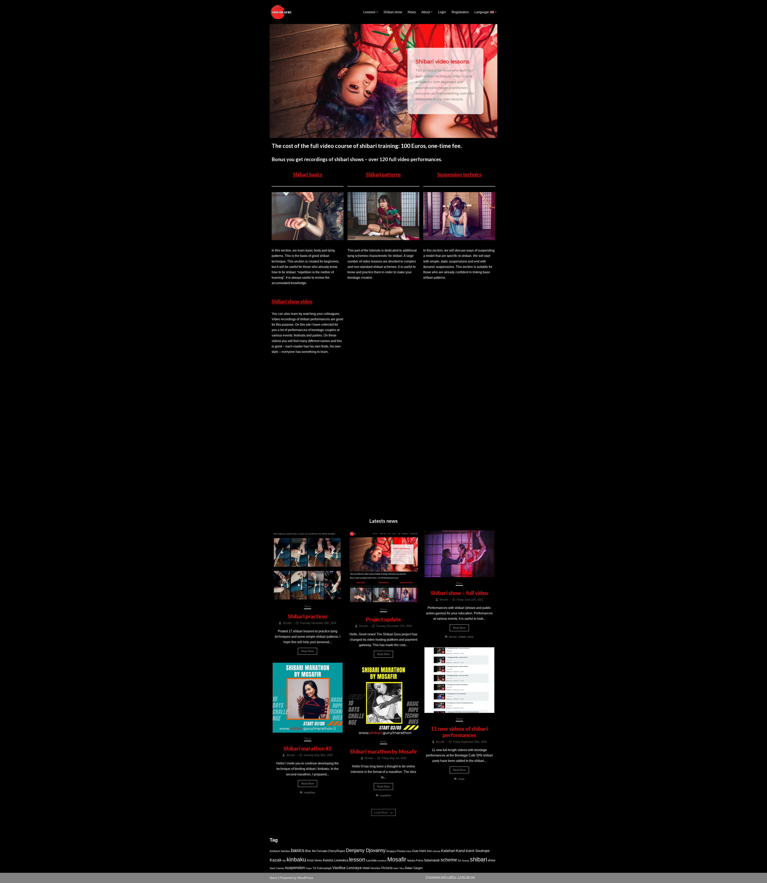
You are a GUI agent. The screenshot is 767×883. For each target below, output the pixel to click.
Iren (429, 851)
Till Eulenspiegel (322, 868)
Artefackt (275, 851)
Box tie (310, 851)
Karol (460, 851)
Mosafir (396, 859)
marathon (309, 792)
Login (442, 12)
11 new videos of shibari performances (459, 731)
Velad (366, 868)
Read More (307, 651)
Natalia (411, 860)
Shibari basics (307, 174)
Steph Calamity (277, 868)
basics (297, 850)
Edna (408, 851)
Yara (401, 868)
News (412, 12)
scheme (449, 859)
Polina (419, 860)
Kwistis (328, 860)
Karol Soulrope (478, 851)
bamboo (285, 851)
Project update (383, 619)
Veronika (375, 868)
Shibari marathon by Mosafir (383, 751)
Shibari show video (292, 301)
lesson (453, 636)
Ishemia (436, 851)
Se (459, 860)
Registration (460, 12)
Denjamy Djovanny (365, 850)
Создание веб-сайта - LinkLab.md (450, 877)
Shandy (465, 860)
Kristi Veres (314, 860)
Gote (415, 851)
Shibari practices (307, 616)
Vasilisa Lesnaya (347, 868)
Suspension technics (459, 174)
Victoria (386, 868)
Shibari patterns (383, 174)
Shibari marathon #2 (308, 748)
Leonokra (341, 860)
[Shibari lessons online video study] (282, 12)
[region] (383, 81)
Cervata (321, 851)
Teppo (309, 868)
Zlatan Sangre (413, 868)
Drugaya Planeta (395, 851)
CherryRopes (336, 851)
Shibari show (393, 12)
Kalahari (448, 851)
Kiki (284, 860)
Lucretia (371, 860)
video (395, 868)
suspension (295, 867)
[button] (377, 12)
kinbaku (296, 859)
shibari (462, 636)
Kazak (276, 860)
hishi (422, 851)
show (470, 636)
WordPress (305, 878)
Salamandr (432, 860)
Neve (273, 878)
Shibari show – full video (459, 593)
